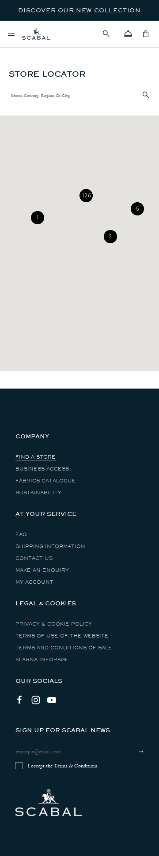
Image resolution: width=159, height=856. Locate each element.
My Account (34, 582)
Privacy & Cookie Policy (53, 624)
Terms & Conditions (76, 766)
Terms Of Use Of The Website (62, 636)
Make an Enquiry (42, 570)
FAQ (21, 534)
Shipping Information (50, 546)
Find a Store (35, 457)
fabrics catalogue (45, 480)
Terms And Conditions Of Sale (63, 647)
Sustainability (38, 492)
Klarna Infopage (42, 659)
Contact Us (34, 558)
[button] (110, 34)
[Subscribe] (133, 751)
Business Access (42, 469)
